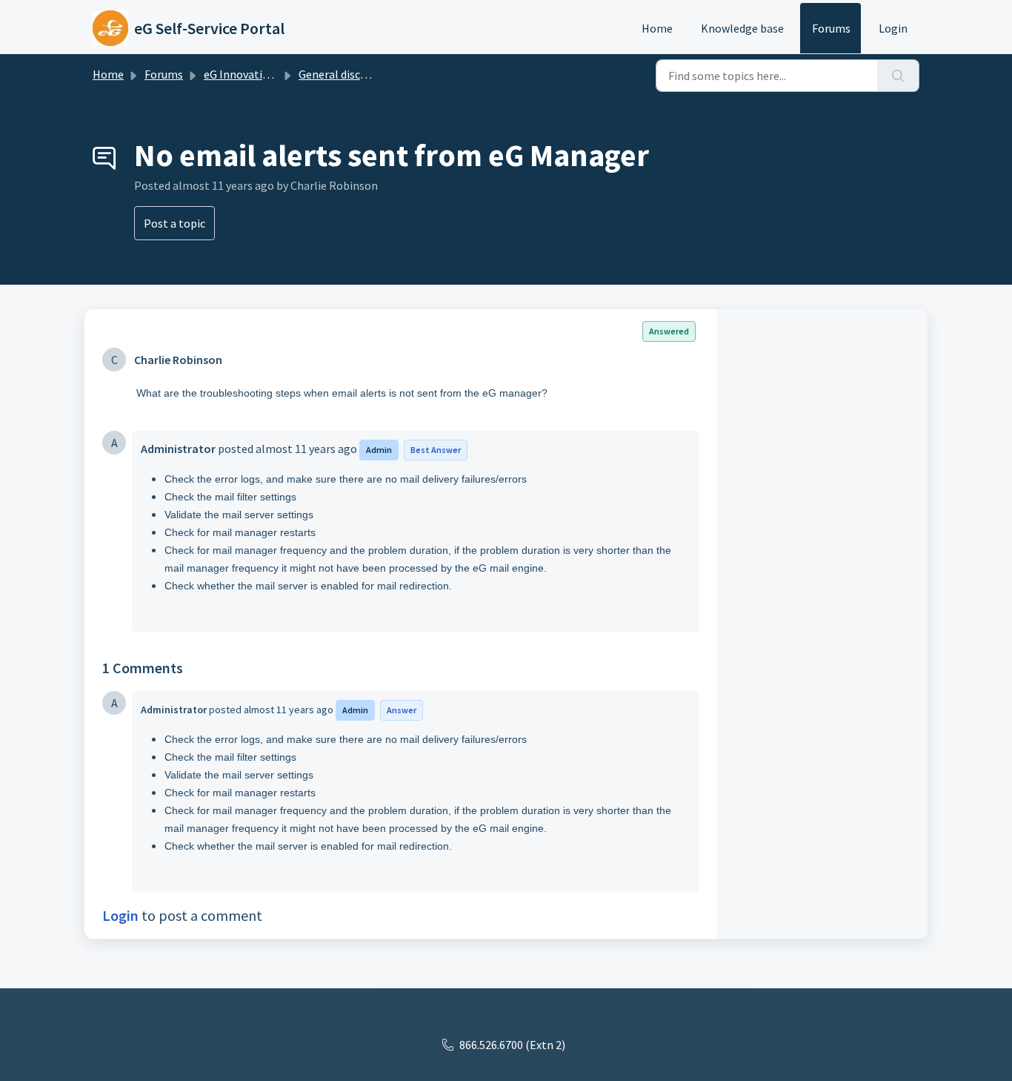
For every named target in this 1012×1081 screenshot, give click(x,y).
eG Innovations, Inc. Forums (274, 74)
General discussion (346, 74)
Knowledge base (742, 28)
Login (893, 28)
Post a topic (174, 223)
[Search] (898, 75)
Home (657, 28)
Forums (831, 28)
